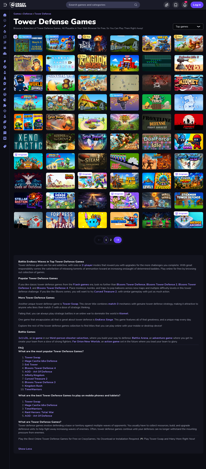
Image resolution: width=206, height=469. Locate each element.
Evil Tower (31, 364)
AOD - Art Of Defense (38, 371)
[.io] (4, 100)
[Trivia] (4, 132)
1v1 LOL (23, 338)
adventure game (162, 338)
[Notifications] (185, 5)
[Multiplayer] (4, 48)
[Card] (4, 83)
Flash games (81, 284)
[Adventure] (4, 67)
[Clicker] (4, 89)
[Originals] (4, 42)
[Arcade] (4, 72)
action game (112, 341)
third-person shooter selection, (69, 338)
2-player (87, 265)
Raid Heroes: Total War (39, 412)
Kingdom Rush (33, 386)
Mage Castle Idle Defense (41, 361)
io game (37, 338)
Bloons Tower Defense (131, 284)
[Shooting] (4, 111)
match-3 (113, 304)
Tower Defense (42, 13)
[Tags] (4, 146)
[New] (4, 26)
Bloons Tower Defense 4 (52, 288)
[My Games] (176, 5)
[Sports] (4, 122)
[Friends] (167, 5)
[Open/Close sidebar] (5, 5)
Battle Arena (140, 338)
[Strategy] (4, 127)
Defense (27, 13)
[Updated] (4, 37)
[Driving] (4, 94)
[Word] (4, 138)
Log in (197, 5)
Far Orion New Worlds (86, 341)
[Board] (4, 78)
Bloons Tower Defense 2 (161, 284)
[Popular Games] (4, 31)
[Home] (4, 15)
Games (17, 13)
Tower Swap (70, 304)
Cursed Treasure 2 (105, 291)
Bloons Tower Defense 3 (40, 382)
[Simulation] (4, 116)
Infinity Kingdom (34, 375)
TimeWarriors (33, 389)
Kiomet (123, 313)
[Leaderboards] (4, 53)
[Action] (4, 61)
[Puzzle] (4, 105)
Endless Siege (104, 319)
